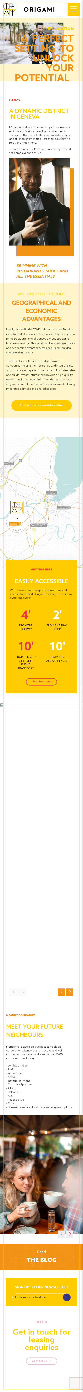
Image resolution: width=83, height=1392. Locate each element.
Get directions (41, 681)
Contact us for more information (42, 405)
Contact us (39, 1361)
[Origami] (32, 9)
